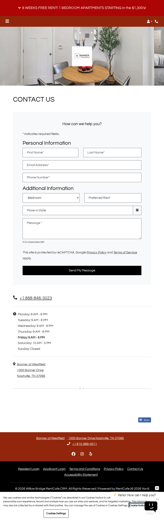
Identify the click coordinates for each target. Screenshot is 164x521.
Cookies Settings (56, 513)
